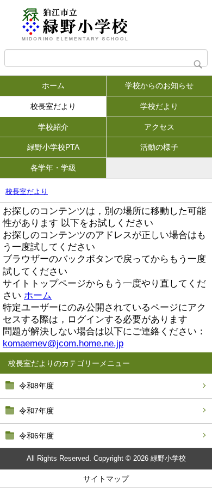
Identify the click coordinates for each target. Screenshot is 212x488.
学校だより (159, 106)
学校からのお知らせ (159, 85)
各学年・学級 (53, 167)
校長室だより (53, 106)
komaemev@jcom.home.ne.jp (63, 343)
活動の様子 (159, 147)
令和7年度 (36, 410)
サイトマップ (106, 478)
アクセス (159, 127)
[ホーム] (106, 24)
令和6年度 (36, 435)
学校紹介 (53, 127)
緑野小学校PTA (53, 147)
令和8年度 (36, 385)
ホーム (53, 85)
